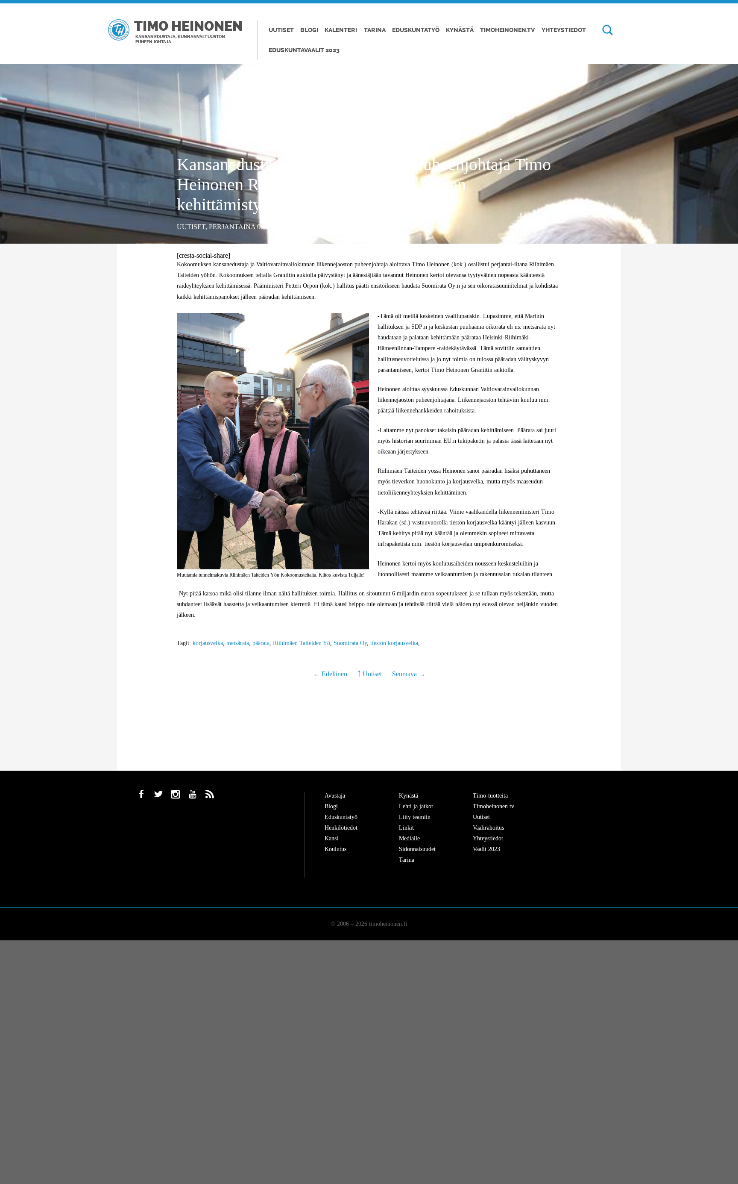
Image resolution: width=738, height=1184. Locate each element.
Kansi (331, 838)
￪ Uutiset (369, 673)
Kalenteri (341, 30)
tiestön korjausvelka (394, 643)
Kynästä (460, 30)
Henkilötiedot (341, 828)
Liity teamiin (414, 817)
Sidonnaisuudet (417, 849)
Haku (604, 30)
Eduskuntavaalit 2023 (304, 50)
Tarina (375, 30)
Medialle (409, 838)
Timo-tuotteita (490, 795)
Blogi (309, 30)
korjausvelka (208, 643)
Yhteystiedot (564, 30)
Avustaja (335, 795)
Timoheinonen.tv (507, 30)
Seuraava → (408, 673)
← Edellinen (331, 673)
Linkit (406, 828)
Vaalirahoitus (488, 828)
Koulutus (335, 849)
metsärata (237, 643)
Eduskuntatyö (415, 30)
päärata (260, 643)
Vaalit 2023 (486, 849)
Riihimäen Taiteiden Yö (301, 643)
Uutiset (281, 30)
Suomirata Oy (350, 643)
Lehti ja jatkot (416, 806)
